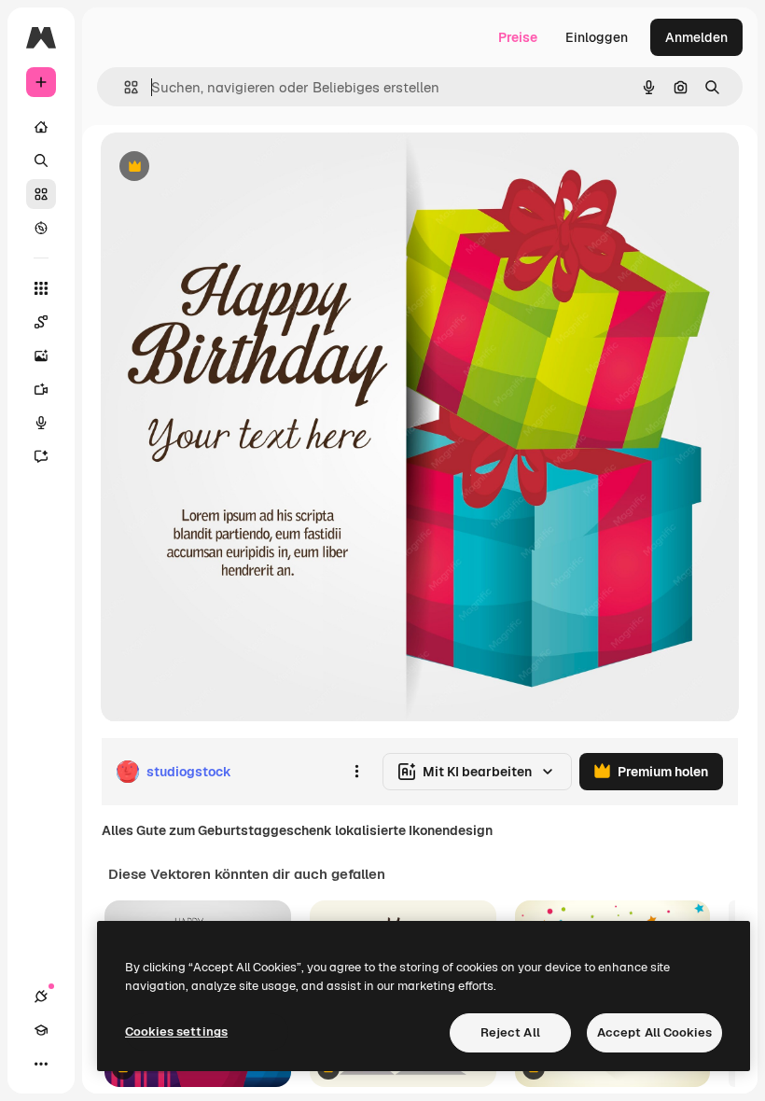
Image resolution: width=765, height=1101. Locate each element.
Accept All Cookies (654, 1032)
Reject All (510, 1032)
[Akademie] (41, 1030)
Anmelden (696, 37)
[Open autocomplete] (123, 87)
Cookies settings (176, 1031)
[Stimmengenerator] (41, 423)
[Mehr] (41, 1064)
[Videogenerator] (41, 389)
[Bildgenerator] (41, 355)
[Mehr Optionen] (356, 771)
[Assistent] (41, 456)
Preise (517, 37)
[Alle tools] (41, 288)
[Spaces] (41, 322)
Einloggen (596, 37)
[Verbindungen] (41, 996)
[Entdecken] (41, 228)
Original (220, 167)
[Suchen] (41, 160)
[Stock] (41, 194)
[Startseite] (41, 127)
